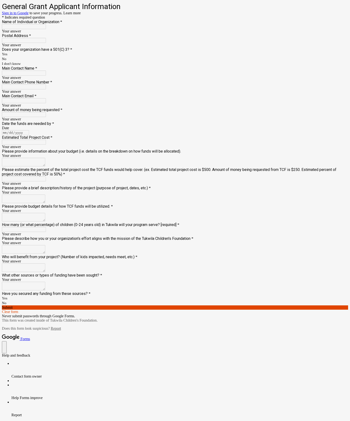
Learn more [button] (72, 13)
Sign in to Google (15, 13)
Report (56, 328)
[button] (175, 307)
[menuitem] (179, 370)
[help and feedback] (4, 347)
